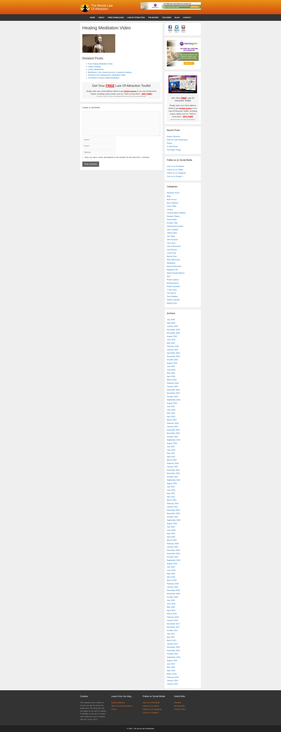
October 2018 (172, 597)
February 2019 (173, 584)
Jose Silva (171, 243)
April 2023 (171, 417)
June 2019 (171, 570)
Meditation (171, 263)
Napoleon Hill (172, 270)
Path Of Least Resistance (177, 140)
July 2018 (171, 600)
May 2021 (171, 493)
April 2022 (171, 457)
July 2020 (171, 527)
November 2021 (173, 473)
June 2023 (171, 410)
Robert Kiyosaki (173, 286)
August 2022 (172, 443)
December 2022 (173, 430)
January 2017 (172, 644)
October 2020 (172, 517)
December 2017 (173, 624)
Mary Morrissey (173, 260)
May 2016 (171, 667)
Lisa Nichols (172, 250)
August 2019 (172, 564)
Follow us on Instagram (176, 173)
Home (92, 17)
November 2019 (173, 554)
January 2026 (172, 326)
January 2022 (172, 467)
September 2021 (173, 480)
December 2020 (173, 510)
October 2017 (172, 630)
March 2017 (172, 640)
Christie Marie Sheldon (176, 213)
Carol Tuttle (171, 206)
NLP (168, 276)
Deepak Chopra (173, 216)
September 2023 (173, 400)
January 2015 (172, 684)
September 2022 (173, 440)
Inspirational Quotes (175, 226)
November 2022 (173, 433)
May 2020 (171, 533)
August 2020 (172, 523)
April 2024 (171, 376)
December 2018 (173, 590)
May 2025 (171, 343)
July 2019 (171, 567)
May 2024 (171, 373)
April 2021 (171, 497)
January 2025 (172, 350)
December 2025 (173, 330)
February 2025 (173, 346)
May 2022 (171, 453)
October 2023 (172, 396)
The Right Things (174, 150)
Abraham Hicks (173, 193)
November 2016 (173, 650)
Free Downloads (116, 17)
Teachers (166, 17)
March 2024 (172, 380)
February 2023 (173, 423)
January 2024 (172, 386)
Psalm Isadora (173, 280)
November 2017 (173, 627)
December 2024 (173, 353)
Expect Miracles (173, 136)
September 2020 (173, 520)
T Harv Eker (172, 290)
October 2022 (172, 437)
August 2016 (172, 660)
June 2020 (171, 530)
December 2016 (173, 647)
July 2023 (171, 406)
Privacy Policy (180, 709)
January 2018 (172, 620)
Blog (177, 17)
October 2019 (172, 557)
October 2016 (172, 654)
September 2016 (173, 657)
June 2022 (171, 450)
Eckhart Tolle (172, 223)
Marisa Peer (172, 256)
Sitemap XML (179, 706)
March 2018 (172, 614)
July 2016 (171, 664)
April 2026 (171, 323)
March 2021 (172, 500)
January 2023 (172, 427)
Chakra (170, 210)
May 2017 (171, 637)
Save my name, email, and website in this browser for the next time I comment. (117, 157)
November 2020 (173, 513)
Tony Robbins (172, 296)
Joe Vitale (171, 236)
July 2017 (171, 634)
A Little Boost (172, 146)
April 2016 (171, 671)
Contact (187, 17)
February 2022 (173, 463)
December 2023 (173, 390)
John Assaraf (172, 240)
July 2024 (171, 366)
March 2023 (172, 420)
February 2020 (173, 544)
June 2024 (171, 370)
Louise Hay (171, 253)
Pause (169, 143)
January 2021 (172, 507)
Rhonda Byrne (172, 283)
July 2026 (171, 320)
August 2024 (172, 363)
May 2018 (171, 607)
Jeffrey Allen (172, 233)
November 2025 (173, 333)
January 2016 (172, 681)
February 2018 (173, 617)
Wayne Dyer (172, 303)
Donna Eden (172, 220)
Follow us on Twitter (175, 170)
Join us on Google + (175, 176)
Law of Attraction (136, 17)
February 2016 (173, 677)
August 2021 (172, 483)
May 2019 (171, 574)
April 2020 (171, 537)
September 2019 (173, 560)
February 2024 (173, 383)
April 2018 (171, 610)
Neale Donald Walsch (175, 273)
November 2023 (173, 393)
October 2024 (172, 360)
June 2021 (171, 490)
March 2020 (172, 540)
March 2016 (172, 674)
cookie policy (92, 719)
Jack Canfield (172, 230)
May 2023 (171, 413)
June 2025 (171, 340)
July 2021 (171, 487)
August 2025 (172, 336)
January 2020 (172, 547)
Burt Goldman (172, 203)
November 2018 (173, 594)
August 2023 (172, 403)
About (101, 17)
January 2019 (172, 587)
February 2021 (173, 503)
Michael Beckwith (174, 266)
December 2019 (173, 550)
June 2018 (171, 604)
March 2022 (172, 460)
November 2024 (173, 356)
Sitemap (177, 703)
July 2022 (171, 447)
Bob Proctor (172, 199)
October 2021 (172, 477)
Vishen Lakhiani (173, 300)
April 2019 (171, 577)
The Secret (153, 17)
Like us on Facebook (175, 166)
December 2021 (173, 470)
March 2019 (172, 580)
